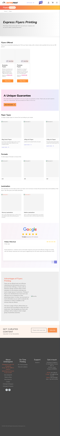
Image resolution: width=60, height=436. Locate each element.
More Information (9, 104)
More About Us (8, 379)
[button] (56, 2)
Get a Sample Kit (8, 375)
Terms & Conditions (22, 367)
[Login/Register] (48, 2)
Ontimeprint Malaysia (8, 384)
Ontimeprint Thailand (8, 386)
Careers (8, 381)
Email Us (37, 362)
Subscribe (52, 330)
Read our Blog (8, 377)
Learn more (4, 147)
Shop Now (8, 81)
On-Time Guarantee (22, 364)
